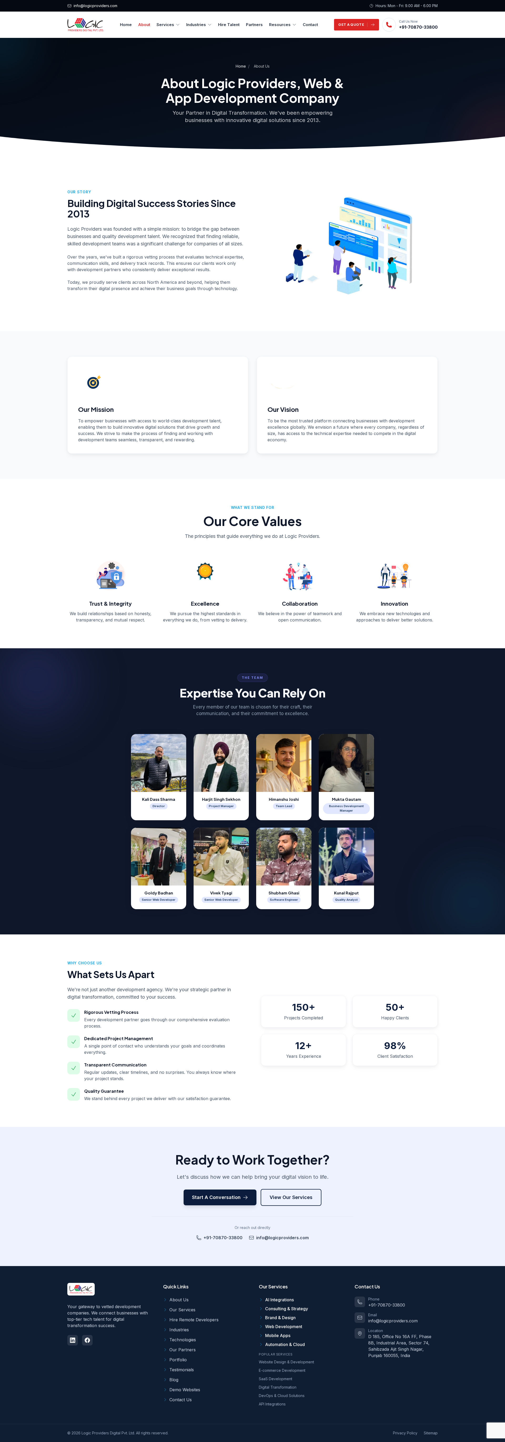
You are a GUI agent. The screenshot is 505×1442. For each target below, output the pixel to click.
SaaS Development (275, 1379)
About (144, 24)
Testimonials (181, 1369)
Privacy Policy (405, 1433)
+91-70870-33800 (418, 27)
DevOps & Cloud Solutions (282, 1395)
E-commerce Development (282, 1370)
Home (126, 24)
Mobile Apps (277, 1335)
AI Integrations (279, 1299)
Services (165, 24)
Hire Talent (229, 24)
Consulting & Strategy (286, 1308)
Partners (254, 24)
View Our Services (291, 1197)
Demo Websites (184, 1389)
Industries (196, 24)
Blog (173, 1379)
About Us (179, 1299)
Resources (280, 24)
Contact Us (180, 1399)
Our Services (182, 1309)
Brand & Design (280, 1317)
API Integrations (272, 1404)
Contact (310, 24)
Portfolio (178, 1359)
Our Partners (182, 1349)
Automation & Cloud (285, 1344)
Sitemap (431, 1433)
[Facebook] (87, 1340)
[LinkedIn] (72, 1340)
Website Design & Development (286, 1362)
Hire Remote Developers (194, 1319)
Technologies (182, 1339)
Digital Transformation (277, 1387)
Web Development (283, 1326)
